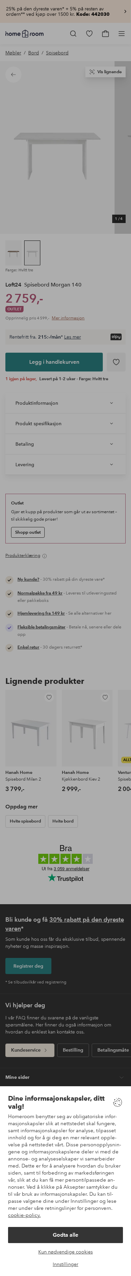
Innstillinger (65, 1264)
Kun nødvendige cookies (65, 1252)
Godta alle (65, 1235)
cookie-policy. (24, 1215)
